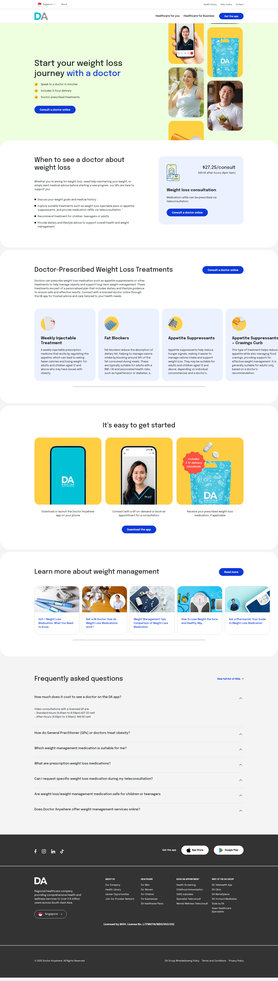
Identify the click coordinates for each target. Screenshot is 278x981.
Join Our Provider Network (119, 899)
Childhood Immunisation (189, 890)
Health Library (210, 5)
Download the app (139, 529)
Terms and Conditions (214, 961)
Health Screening (186, 885)
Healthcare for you (168, 16)
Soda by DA (218, 904)
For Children (147, 894)
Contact (240, 5)
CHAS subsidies (184, 894)
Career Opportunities (117, 894)
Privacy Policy (236, 961)
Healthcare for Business (199, 16)
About (64, 4)
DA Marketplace (220, 894)
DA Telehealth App (222, 885)
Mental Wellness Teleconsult (192, 904)
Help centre (226, 5)
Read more (231, 572)
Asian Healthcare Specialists (221, 910)
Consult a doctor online (55, 109)
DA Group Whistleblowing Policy (182, 961)
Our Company (112, 885)
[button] (194, 850)
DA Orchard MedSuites (224, 899)
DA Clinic (216, 890)
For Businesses (149, 899)
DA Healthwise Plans (152, 904)
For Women (147, 890)
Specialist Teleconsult (188, 899)
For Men (145, 885)
